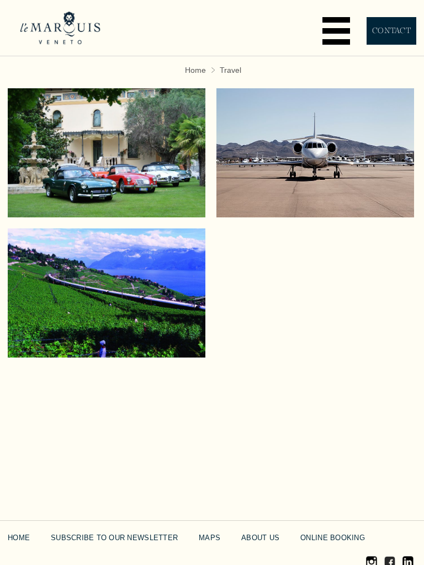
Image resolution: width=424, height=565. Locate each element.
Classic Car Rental (107, 113)
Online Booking (332, 538)
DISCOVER (107, 176)
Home (195, 70)
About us (260, 538)
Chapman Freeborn (315, 113)
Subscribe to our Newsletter (114, 538)
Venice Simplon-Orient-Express (107, 261)
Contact (391, 30)
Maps (209, 538)
